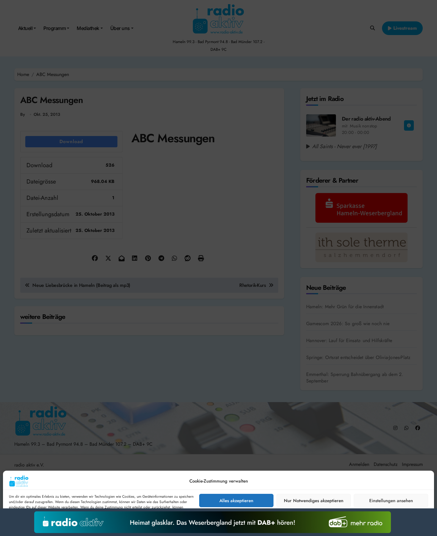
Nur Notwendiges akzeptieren (313, 500)
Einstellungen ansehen (391, 500)
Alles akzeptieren (236, 500)
